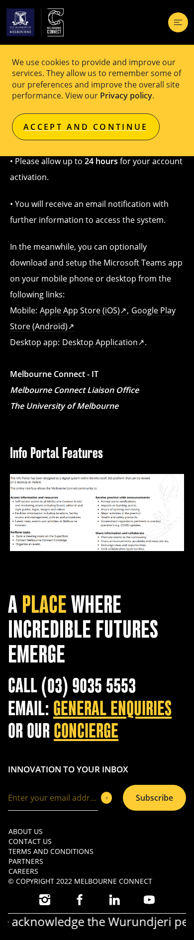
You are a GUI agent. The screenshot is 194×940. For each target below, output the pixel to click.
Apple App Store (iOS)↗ (83, 310)
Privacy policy (126, 95)
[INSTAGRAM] (44, 899)
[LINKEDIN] (114, 899)
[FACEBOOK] (79, 899)
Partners (25, 861)
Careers (23, 871)
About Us (25, 831)
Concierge (86, 731)
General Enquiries (112, 709)
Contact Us (30, 841)
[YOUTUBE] (149, 899)
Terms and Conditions (51, 851)
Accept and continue (85, 126)
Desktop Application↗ (103, 342)
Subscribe (154, 797)
